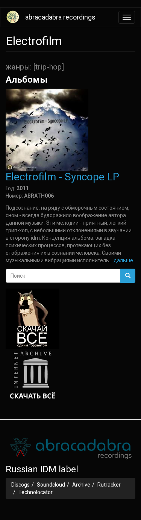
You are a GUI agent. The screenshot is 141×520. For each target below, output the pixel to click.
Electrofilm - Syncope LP (62, 177)
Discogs (20, 485)
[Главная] (12, 17)
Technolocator (35, 492)
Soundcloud (51, 485)
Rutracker (109, 485)
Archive (81, 485)
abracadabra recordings (60, 17)
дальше (123, 260)
